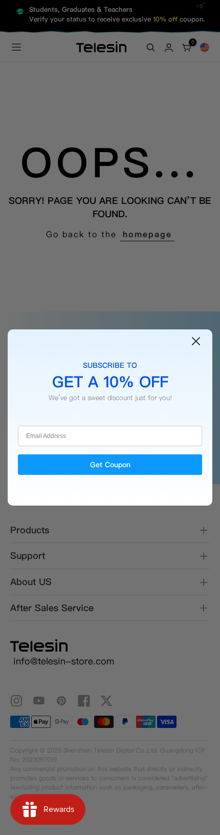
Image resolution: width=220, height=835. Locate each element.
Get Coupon (110, 465)
